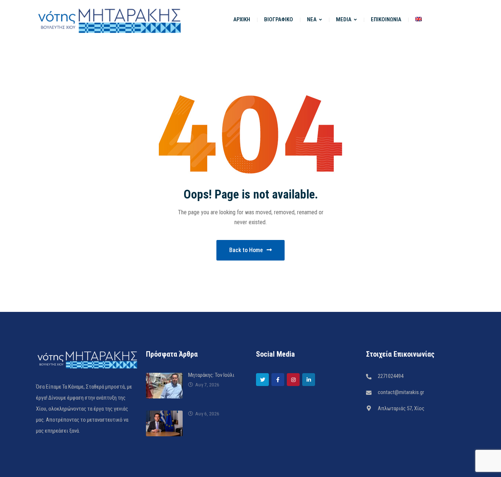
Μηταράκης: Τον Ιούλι (211, 375)
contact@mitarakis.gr (401, 392)
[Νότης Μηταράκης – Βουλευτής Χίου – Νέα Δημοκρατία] (109, 19)
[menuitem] (418, 19)
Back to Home (246, 250)
